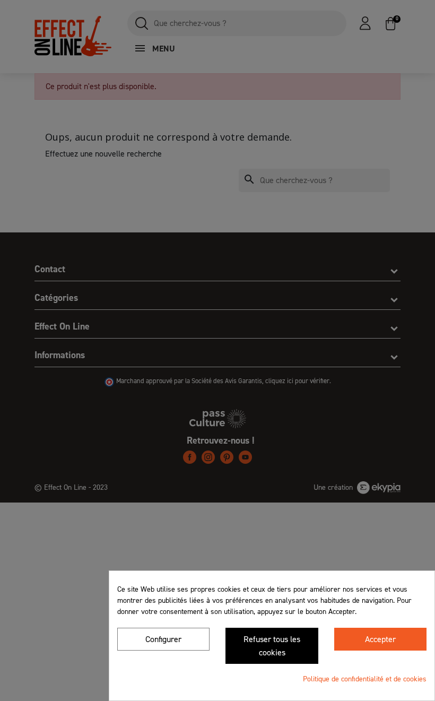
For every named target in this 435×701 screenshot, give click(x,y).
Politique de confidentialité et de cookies (365, 679)
